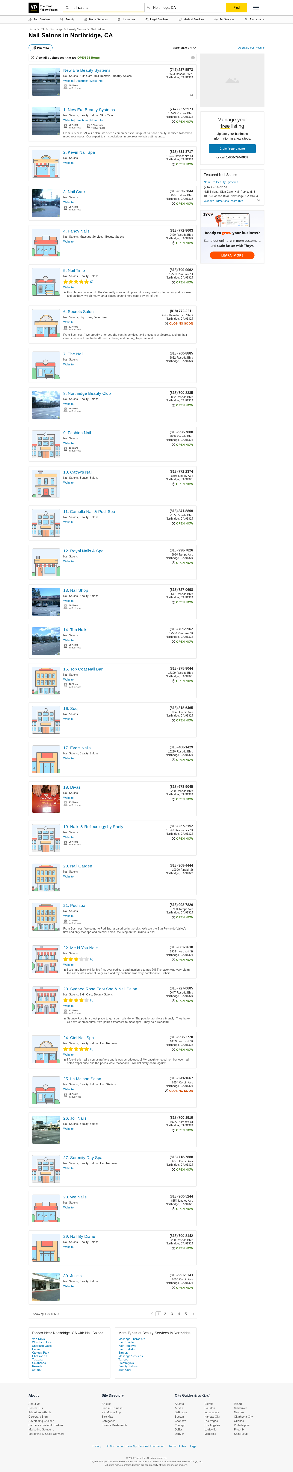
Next (192, 1313)
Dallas (179, 1429)
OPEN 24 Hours (88, 57)
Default (186, 47)
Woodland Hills (42, 1342)
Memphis (210, 1433)
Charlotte (180, 1421)
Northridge (56, 29)
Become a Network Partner (46, 1425)
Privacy (96, 1446)
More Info (96, 80)
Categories (108, 1421)
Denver (179, 1433)
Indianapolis (212, 1412)
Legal (193, 1446)
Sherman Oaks (42, 1345)
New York (240, 1412)
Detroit (208, 1403)
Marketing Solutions (41, 1429)
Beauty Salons (76, 29)
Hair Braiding (126, 1342)
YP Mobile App (111, 1412)
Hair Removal (102, 75)
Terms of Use (177, 1446)
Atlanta (179, 1403)
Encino (36, 1349)
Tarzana (37, 1359)
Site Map (107, 1416)
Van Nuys (38, 1339)
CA (43, 29)
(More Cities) (202, 1395)
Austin (179, 1408)
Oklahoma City (243, 1416)
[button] (256, 7)
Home (32, 29)
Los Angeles (212, 1425)
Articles (107, 1403)
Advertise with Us (40, 1412)
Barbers (123, 1352)
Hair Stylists (108, 1084)
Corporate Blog (38, 1416)
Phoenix (239, 1429)
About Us (35, 1403)
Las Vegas (211, 1421)
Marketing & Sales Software (46, 1433)
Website (68, 80)
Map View (43, 47)
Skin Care (86, 75)
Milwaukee (241, 1408)
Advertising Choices (41, 1421)
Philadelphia (241, 1425)
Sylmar (36, 1369)
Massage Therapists (131, 1339)
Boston (179, 1416)
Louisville (210, 1429)
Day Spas (86, 317)
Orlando (239, 1421)
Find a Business (112, 1408)
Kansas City (212, 1416)
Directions (82, 80)
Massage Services (91, 236)
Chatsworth (39, 1356)
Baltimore (181, 1412)
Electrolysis (126, 1363)
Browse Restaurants (115, 1425)
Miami (238, 1403)
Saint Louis (241, 1433)
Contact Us (36, 1408)
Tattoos (123, 1359)
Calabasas (39, 1363)
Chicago (180, 1425)
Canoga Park (40, 1352)
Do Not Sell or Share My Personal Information (135, 1446)
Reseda (37, 1366)
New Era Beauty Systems (86, 70)
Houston (209, 1408)
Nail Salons (70, 75)
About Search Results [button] (251, 47)
